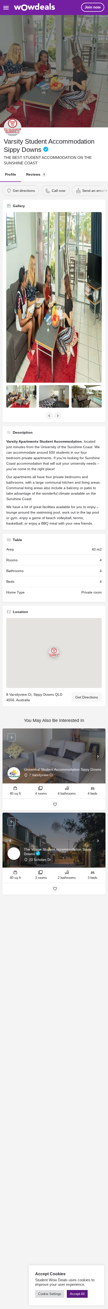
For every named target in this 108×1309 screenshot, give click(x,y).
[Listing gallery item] (21, 396)
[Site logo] (35, 7)
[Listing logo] (12, 127)
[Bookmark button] (55, 804)
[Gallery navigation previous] (49, 415)
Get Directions (86, 697)
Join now (93, 7)
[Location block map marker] (54, 653)
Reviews (35, 174)
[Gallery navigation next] (58, 415)
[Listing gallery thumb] (54, 297)
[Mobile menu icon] (6, 7)
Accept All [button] (77, 1294)
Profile (10, 174)
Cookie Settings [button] (49, 1294)
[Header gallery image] (54, 71)
